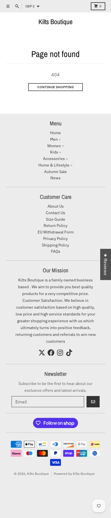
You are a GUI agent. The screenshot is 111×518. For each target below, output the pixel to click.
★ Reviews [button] (105, 264)
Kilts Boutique (55, 21)
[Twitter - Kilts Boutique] (41, 352)
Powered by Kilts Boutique (74, 473)
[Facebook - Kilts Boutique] (51, 352)
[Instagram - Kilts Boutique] (60, 352)
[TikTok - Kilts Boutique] (69, 352)
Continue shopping (55, 87)
